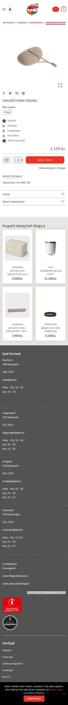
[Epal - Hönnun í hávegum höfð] (32, 9)
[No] (64, 694)
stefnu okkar (56, 689)
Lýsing (6, 194)
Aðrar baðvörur (55, 22)
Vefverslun (8, 22)
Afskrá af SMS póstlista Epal (46, 592)
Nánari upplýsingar (13, 201)
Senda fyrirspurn (12, 176)
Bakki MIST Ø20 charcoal (50, 329)
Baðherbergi (36, 22)
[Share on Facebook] (5, 94)
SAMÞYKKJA (34, 698)
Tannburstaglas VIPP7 (50, 272)
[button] (6, 160)
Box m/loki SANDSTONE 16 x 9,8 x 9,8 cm (17, 272)
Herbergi (22, 22)
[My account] (10, 9)
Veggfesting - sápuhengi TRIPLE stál (17, 329)
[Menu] (4, 9)
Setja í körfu (44, 159)
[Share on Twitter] (12, 94)
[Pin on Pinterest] (25, 94)
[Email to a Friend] (19, 94)
